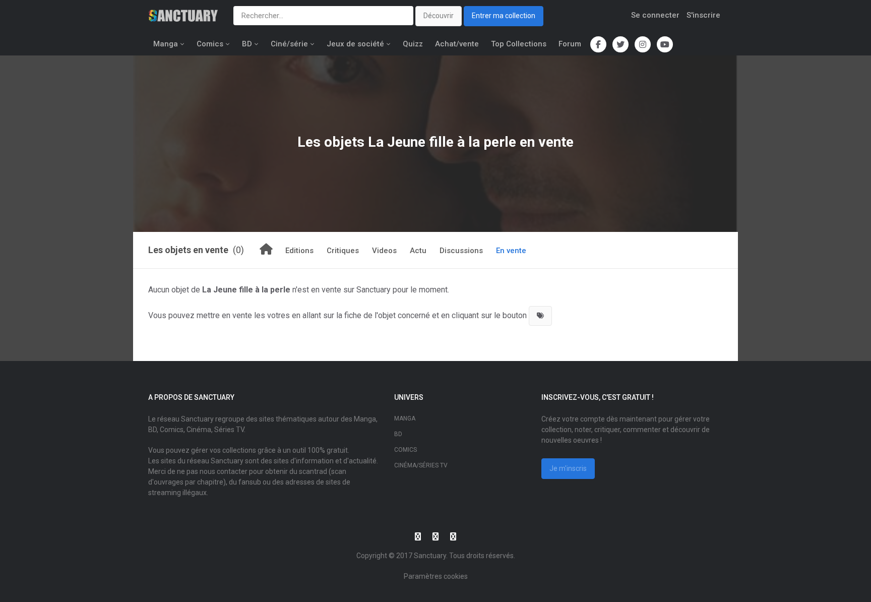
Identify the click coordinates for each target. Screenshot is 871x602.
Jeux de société (355, 43)
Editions (299, 250)
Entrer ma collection (503, 16)
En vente (511, 250)
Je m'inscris (568, 468)
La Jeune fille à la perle (442, 142)
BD (247, 43)
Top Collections (518, 43)
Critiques (343, 250)
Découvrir (438, 16)
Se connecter (655, 15)
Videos (384, 250)
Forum (569, 43)
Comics (210, 43)
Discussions (461, 250)
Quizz (413, 43)
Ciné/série (289, 43)
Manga (165, 43)
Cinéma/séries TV (421, 465)
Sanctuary (430, 556)
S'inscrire (703, 15)
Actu (418, 250)
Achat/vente (457, 43)
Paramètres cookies (436, 576)
